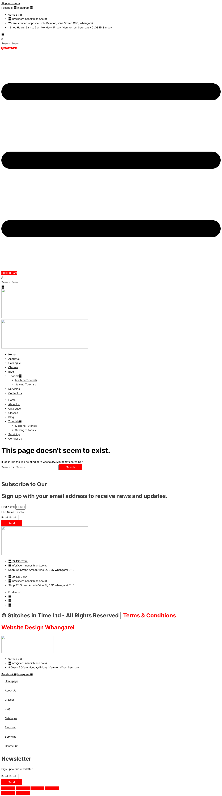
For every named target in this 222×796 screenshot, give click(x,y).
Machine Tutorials (26, 380)
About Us (14, 358)
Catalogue (14, 363)
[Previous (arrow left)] (8, 793)
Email (5, 517)
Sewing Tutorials (25, 384)
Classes (13, 367)
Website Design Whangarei (38, 627)
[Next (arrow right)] (23, 793)
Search (5, 43)
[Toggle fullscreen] (23, 788)
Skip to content (10, 3)
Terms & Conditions (149, 615)
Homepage (11, 681)
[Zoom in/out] (8, 788)
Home (12, 354)
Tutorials (13, 376)
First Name (8, 506)
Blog (11, 371)
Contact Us (15, 393)
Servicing (14, 388)
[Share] (37, 788)
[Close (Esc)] (52, 788)
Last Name (8, 512)
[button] (111, 39)
